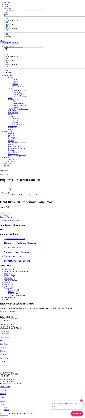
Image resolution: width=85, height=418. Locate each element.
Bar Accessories (17, 103)
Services (7, 157)
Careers (6, 4)
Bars (13, 101)
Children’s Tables (18, 94)
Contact (6, 165)
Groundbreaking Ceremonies (17, 148)
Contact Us (8, 6)
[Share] (5, 415)
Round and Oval (17, 92)
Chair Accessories (18, 86)
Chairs (10, 77)
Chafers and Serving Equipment (14, 271)
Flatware (15, 120)
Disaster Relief (13, 154)
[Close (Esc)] (7, 415)
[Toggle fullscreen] (3, 415)
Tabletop (11, 116)
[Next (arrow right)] (3, 417)
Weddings (11, 137)
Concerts (11, 144)
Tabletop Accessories (19, 124)
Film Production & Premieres (17, 142)
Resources (7, 2)
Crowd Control (13, 113)
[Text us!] (77, 414)
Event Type (8, 131)
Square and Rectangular (20, 96)
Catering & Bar (13, 100)
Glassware (15, 122)
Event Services (13, 161)
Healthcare (11, 150)
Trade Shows (12, 152)
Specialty (15, 85)
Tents (10, 98)
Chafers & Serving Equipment (18, 109)
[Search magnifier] (6, 13)
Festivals (11, 141)
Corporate (11, 133)
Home (2, 195)
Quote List (7, 8)
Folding (15, 83)
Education (11, 135)
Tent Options (12, 126)
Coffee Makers (13, 111)
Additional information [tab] (11, 220)
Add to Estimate (6, 213)
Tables (10, 88)
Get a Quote (8, 167)
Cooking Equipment (19, 105)
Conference (12, 128)
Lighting (7, 282)
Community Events (14, 146)
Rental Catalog (9, 75)
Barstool (15, 79)
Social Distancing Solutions (17, 156)
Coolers (15, 107)
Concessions (12, 129)
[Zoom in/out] (1, 415)
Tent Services (12, 159)
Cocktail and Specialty (19, 90)
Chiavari (15, 81)
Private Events (13, 139)
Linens (10, 114)
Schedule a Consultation (8, 311)
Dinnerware (16, 118)
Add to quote (4, 215)
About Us (7, 163)
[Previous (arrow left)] (1, 417)
